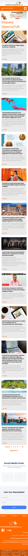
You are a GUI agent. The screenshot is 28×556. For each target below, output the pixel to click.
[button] (25, 8)
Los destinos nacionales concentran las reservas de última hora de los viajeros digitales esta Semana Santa (12, 151)
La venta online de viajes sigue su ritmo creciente (13, 46)
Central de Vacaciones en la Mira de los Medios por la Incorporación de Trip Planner (13, 322)
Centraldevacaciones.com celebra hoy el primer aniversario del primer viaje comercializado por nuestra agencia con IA (13, 115)
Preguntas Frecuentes (16, 555)
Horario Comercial (22, 553)
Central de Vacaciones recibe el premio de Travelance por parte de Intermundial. (13, 253)
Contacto (13, 553)
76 (22, 447)
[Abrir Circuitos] (18, 516)
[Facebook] (3, 530)
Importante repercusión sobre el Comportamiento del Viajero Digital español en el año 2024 (13, 219)
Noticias (25, 555)
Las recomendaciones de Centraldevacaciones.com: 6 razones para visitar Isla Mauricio (14, 396)
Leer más (4, 59)
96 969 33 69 (24, 535)
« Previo (7, 447)
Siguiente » (14, 451)
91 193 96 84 (8, 8)
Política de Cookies (21, 550)
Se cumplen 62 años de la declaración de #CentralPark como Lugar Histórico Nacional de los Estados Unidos (14, 80)
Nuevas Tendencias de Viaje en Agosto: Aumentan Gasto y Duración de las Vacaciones (13, 429)
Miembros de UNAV (5, 555)
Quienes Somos (5, 553)
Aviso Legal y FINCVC (5, 552)
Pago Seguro (24, 552)
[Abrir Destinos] (7, 516)
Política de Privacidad (15, 552)
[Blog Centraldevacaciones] (10, 530)
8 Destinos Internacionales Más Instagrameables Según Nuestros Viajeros (13, 184)
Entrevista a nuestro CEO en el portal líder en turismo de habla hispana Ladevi (13, 289)
